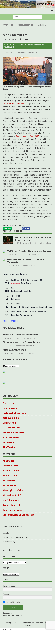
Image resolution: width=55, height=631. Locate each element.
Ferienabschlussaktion (21, 291)
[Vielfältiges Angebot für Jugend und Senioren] (4, 251)
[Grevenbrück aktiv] (27, 6)
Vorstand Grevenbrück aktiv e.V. (16, 537)
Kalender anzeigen (11, 320)
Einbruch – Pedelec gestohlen (20, 334)
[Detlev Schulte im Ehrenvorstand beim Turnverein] (4, 259)
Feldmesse (16, 299)
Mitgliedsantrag (9, 541)
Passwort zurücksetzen (12, 615)
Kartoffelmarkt (27, 283)
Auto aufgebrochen (14, 349)
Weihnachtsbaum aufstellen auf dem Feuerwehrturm (33, 238)
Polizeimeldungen (13, 327)
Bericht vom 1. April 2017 (27, 136)
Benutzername (9, 586)
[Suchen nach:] (27, 16)
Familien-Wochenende (21, 315)
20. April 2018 (14, 254)
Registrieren (8, 613)
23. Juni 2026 (9, 338)
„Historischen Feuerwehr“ (14, 103)
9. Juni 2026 (8, 346)
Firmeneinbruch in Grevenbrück (21, 342)
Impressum (7, 546)
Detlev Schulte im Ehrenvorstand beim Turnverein (25, 260)
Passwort (6, 594)
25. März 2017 (14, 265)
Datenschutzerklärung (12, 550)
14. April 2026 (9, 353)
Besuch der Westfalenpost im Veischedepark (31, 307)
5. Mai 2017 (9, 52)
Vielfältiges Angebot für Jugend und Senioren (29, 251)
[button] (51, 10)
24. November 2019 (24, 243)
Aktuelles (6, 533)
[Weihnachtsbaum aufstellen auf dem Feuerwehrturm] (8, 240)
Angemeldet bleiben (13, 602)
